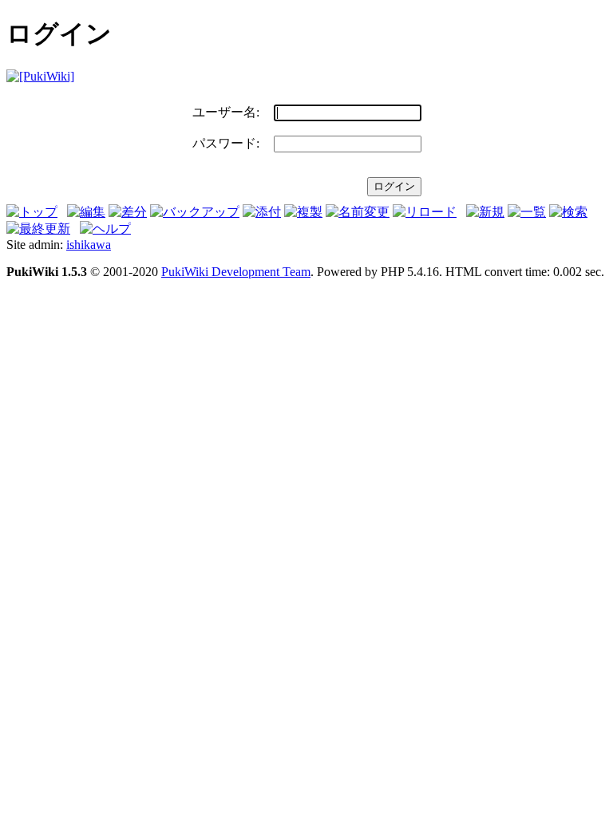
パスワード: (225, 143)
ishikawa (88, 244)
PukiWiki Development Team (235, 271)
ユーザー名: (225, 112)
